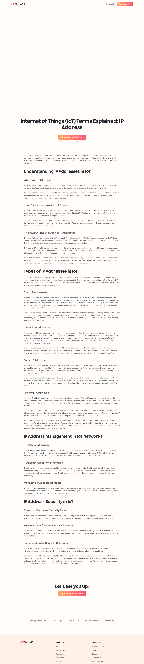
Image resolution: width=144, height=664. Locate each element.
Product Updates (99, 646)
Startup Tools (73, 621)
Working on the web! (38, 621)
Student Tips (57, 621)
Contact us (96, 658)
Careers (95, 654)
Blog (94, 650)
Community (110, 4)
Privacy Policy (97, 661)
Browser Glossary (91, 621)
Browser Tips (109, 621)
